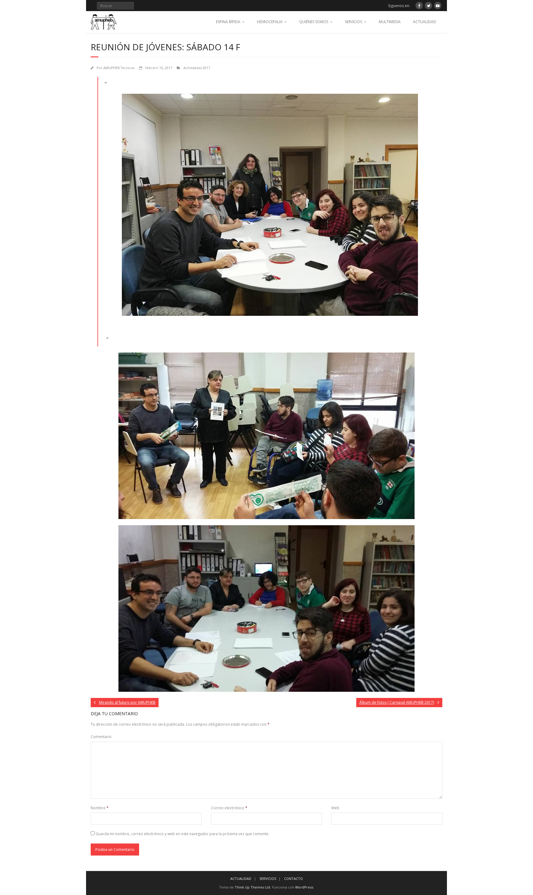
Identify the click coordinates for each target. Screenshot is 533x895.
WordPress (304, 887)
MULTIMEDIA (390, 21)
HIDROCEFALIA (270, 21)
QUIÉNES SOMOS (313, 21)
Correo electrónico (229, 807)
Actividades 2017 (197, 67)
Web (335, 807)
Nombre (100, 807)
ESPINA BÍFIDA (228, 21)
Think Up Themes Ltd (252, 887)
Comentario (101, 736)
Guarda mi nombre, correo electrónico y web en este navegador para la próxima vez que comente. (182, 833)
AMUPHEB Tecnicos (118, 67)
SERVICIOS (353, 21)
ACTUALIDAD (424, 21)
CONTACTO (293, 878)
